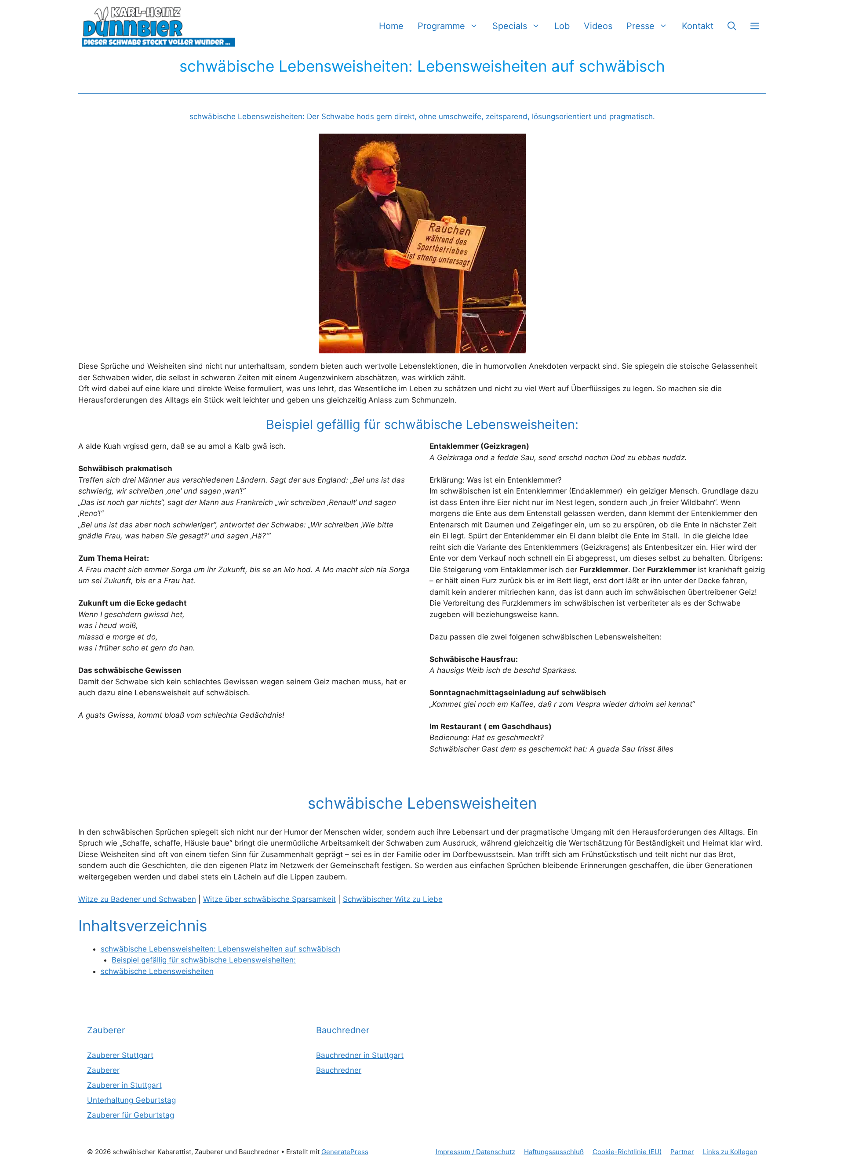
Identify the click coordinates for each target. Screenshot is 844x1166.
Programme (441, 26)
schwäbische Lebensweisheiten (157, 971)
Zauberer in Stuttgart (124, 1085)
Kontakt (697, 26)
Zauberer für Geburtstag (130, 1115)
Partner (682, 1152)
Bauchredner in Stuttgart (360, 1055)
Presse (640, 26)
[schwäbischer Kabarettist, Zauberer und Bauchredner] (159, 26)
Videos (598, 26)
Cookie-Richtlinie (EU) (627, 1152)
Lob (562, 26)
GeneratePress (344, 1152)
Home (391, 26)
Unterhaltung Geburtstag (131, 1100)
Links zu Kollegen (730, 1152)
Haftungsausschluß (554, 1152)
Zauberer (103, 1070)
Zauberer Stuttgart (120, 1055)
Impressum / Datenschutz (475, 1152)
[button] (731, 26)
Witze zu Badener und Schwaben (137, 899)
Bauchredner (338, 1070)
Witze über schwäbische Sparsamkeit (269, 899)
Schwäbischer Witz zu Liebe (393, 899)
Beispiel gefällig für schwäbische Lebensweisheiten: (204, 959)
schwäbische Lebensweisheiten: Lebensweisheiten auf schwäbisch (220, 948)
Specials (509, 26)
